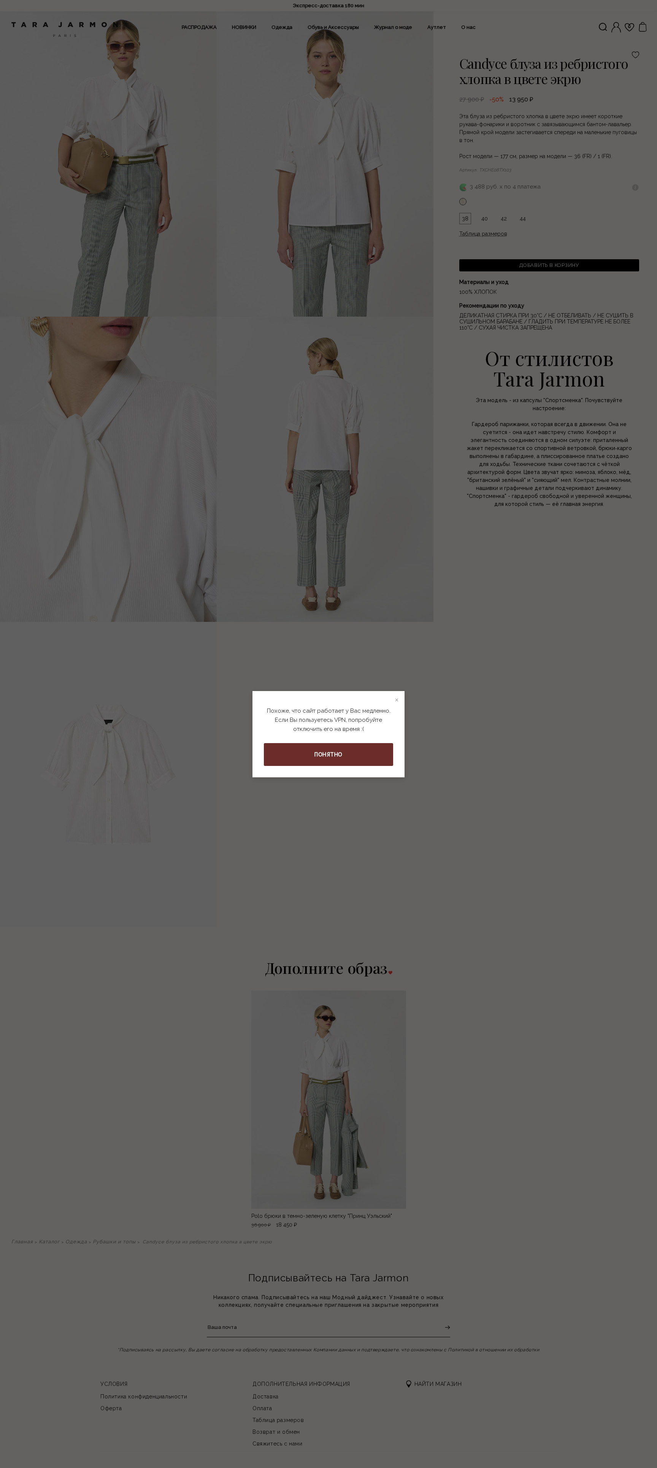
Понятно (328, 754)
